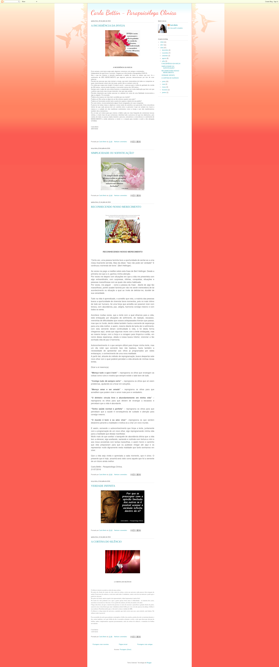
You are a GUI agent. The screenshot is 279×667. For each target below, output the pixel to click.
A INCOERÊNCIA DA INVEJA (108, 25)
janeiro (164, 92)
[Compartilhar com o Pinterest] (140, 142)
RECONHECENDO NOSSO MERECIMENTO (116, 206)
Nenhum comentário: (121, 141)
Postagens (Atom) (125, 649)
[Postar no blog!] (133, 142)
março (164, 87)
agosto (164, 58)
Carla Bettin (174, 25)
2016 (162, 48)
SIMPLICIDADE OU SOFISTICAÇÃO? (112, 153)
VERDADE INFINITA (103, 485)
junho (164, 81)
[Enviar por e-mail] (131, 142)
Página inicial (123, 644)
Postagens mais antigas (145, 644)
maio (164, 84)
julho (163, 61)
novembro (165, 53)
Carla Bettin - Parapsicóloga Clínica (134, 12)
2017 (162, 45)
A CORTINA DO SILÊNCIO (106, 541)
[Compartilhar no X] (135, 142)
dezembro (165, 50)
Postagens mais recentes (101, 644)
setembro (165, 55)
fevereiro (165, 90)
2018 (162, 42)
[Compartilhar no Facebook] (138, 142)
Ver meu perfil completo (175, 28)
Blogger (149, 663)
